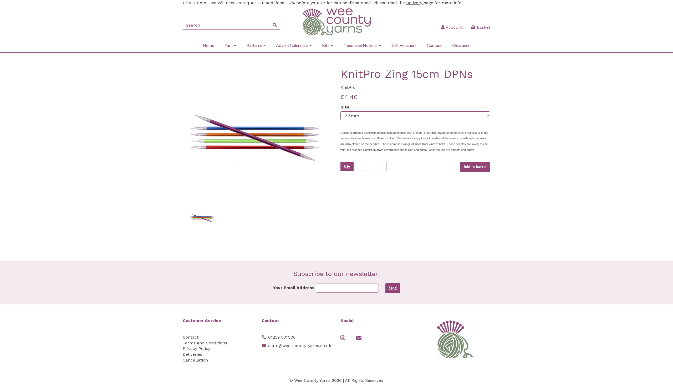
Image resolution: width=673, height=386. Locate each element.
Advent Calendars (292, 45)
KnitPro (347, 87)
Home (208, 45)
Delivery (415, 2)
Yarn (229, 45)
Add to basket (475, 167)
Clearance (461, 45)
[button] (196, 165)
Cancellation (195, 360)
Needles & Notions (360, 45)
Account (454, 27)
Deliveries (192, 354)
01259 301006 (281, 337)
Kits (326, 45)
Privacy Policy (196, 348)
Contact (434, 45)
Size (344, 107)
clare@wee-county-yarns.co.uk (299, 345)
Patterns (255, 45)
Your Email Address (293, 287)
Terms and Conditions (205, 342)
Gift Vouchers (403, 45)
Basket (483, 27)
